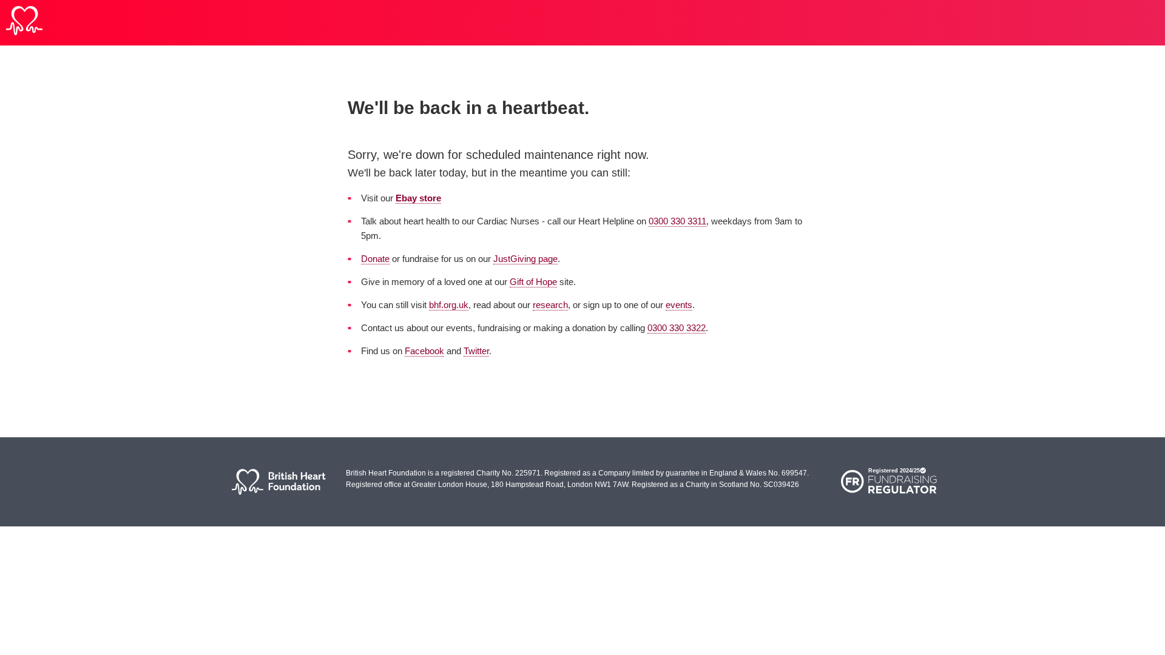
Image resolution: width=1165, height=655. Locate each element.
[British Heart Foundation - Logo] (24, 22)
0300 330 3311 (677, 221)
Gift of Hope (533, 282)
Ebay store (418, 198)
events (679, 305)
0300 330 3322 (676, 328)
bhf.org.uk (448, 305)
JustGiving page (525, 259)
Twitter (476, 351)
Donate (375, 259)
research (550, 305)
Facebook (424, 351)
